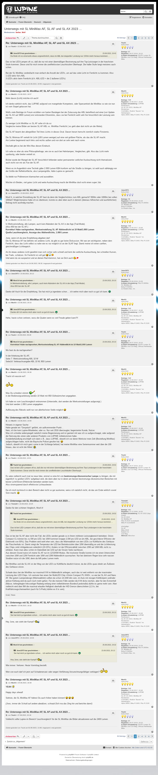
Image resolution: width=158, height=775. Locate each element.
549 (129, 100)
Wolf (23, 32)
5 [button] (145, 38)
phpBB (70, 754)
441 (129, 510)
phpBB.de (89, 757)
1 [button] (131, 38)
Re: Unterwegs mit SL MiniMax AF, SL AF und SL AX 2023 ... (42, 43)
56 (129, 199)
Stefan (18, 32)
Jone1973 (17, 53)
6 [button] (148, 38)
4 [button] (142, 38)
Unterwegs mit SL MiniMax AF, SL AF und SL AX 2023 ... (43, 29)
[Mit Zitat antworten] (113, 44)
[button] (128, 38)
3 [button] (138, 38)
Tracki (123, 43)
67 (129, 52)
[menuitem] (22, 17)
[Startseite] (22, 9)
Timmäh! (124, 501)
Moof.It (123, 91)
